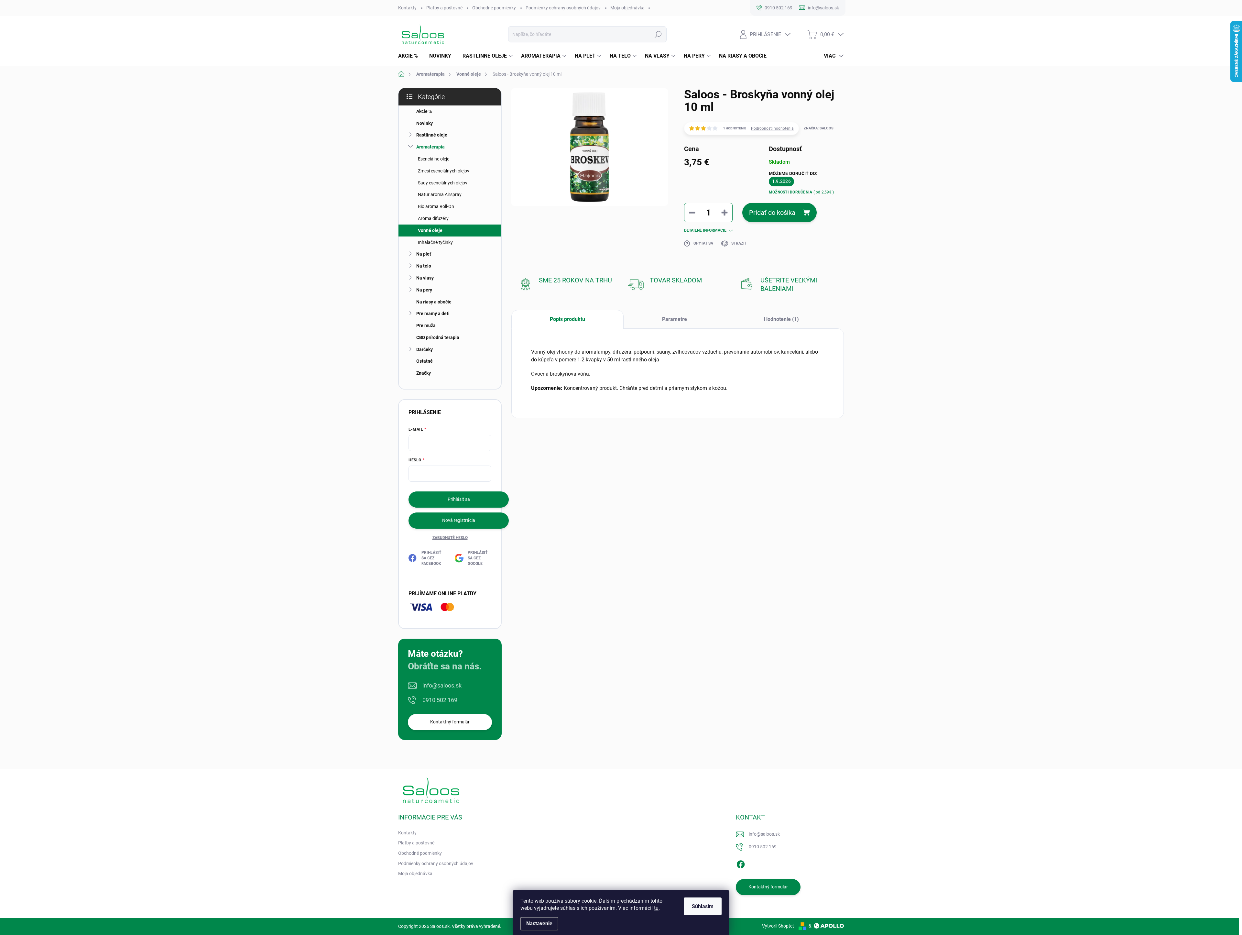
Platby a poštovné (444, 7)
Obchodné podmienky (494, 7)
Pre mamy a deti (433, 313)
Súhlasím (703, 906)
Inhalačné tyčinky (435, 242)
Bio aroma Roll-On (436, 206)
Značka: (818, 128)
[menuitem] (410, 56)
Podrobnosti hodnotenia (772, 128)
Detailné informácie (705, 230)
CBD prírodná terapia (437, 337)
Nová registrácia (458, 520)
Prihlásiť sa (459, 499)
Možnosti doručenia (801, 192)
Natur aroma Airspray (440, 194)
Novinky (424, 123)
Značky (423, 373)
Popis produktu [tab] (567, 319)
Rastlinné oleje (431, 135)
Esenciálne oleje (433, 158)
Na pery (424, 289)
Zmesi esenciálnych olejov (443, 170)
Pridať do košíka (772, 212)
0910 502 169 (439, 700)
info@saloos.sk (442, 685)
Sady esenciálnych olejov (442, 182)
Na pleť (423, 254)
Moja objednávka (627, 7)
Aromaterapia (430, 146)
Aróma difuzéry (433, 218)
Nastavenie (539, 923)
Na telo (423, 266)
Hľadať (658, 34)
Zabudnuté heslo (450, 537)
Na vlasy (425, 277)
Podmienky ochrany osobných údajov (563, 7)
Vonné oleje (430, 230)
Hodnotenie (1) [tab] (781, 319)
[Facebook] (741, 863)
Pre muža (426, 325)
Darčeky (424, 349)
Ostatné (424, 361)
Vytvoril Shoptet (778, 926)
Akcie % (424, 111)
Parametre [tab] (674, 319)
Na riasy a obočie (434, 301)
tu (656, 908)
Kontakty (407, 7)
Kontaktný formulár (450, 721)
